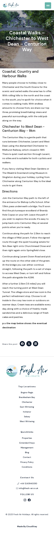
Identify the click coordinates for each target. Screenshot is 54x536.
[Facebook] (29, 500)
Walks (28, 26)
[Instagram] (24, 500)
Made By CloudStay (27, 526)
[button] (22, 343)
